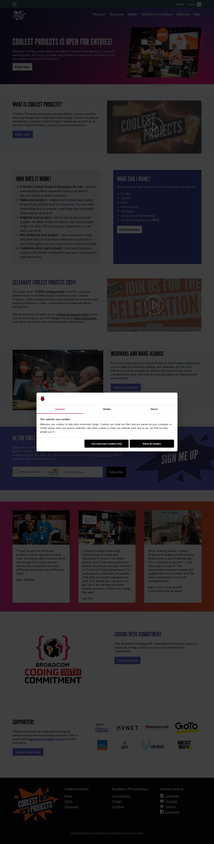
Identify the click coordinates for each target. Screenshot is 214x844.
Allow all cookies (152, 443)
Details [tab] (107, 409)
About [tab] (154, 409)
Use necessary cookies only (106, 443)
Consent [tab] (60, 409)
